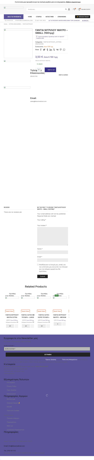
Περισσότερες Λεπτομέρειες (80, 81)
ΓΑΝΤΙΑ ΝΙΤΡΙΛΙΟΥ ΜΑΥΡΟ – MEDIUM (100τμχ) (59, 317)
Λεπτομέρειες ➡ (77, 47)
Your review (42, 225)
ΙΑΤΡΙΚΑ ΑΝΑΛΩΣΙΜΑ (15, 24)
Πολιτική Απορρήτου (69, 359)
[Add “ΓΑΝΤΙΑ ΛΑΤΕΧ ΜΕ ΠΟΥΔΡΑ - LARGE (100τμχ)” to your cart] (32, 326)
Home (30, 16)
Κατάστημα (50, 16)
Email (39, 257)
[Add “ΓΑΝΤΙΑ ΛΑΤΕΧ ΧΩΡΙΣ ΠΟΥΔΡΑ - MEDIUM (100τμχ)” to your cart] (48, 326)
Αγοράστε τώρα (86, 20)
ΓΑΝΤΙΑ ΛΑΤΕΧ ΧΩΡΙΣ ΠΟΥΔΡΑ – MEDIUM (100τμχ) (43, 317)
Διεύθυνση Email (9, 345)
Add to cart (51, 70)
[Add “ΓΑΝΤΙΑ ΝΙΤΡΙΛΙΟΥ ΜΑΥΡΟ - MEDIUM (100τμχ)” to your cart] (64, 324)
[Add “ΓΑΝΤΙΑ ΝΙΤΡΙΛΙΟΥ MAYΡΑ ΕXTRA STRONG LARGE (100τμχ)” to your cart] (16, 326)
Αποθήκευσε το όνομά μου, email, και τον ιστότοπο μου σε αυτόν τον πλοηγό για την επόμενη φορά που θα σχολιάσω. (53, 268)
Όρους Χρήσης (50, 359)
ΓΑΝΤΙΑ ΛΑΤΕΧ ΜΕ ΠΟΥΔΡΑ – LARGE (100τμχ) (28, 317)
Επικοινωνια (62, 16)
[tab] (47, 2)
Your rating (41, 220)
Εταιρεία (38, 16)
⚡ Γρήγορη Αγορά (83, 17)
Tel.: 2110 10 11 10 (10, 451)
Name (40, 249)
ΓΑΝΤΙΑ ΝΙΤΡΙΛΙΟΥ (28, 24)
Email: (33, 98)
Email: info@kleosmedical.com (14, 446)
